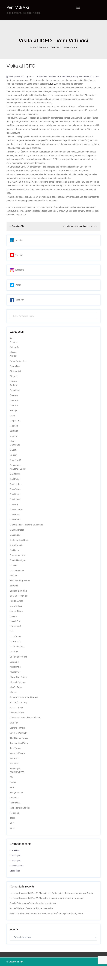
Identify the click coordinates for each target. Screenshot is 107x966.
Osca (12, 416)
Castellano (55, 47)
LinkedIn (18, 240)
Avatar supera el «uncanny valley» (67, 898)
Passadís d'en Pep (18, 702)
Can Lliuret (15, 499)
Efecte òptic (15, 871)
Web (12, 828)
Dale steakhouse (18, 555)
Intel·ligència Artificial (20, 808)
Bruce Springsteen (18, 361)
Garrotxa (14, 405)
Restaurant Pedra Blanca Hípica (25, 718)
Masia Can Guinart (18, 677)
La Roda (14, 652)
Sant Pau (14, 723)
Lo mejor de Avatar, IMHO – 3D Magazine (29, 893)
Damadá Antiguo (17, 560)
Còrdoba (14, 395)
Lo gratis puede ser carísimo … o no (78, 226)
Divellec (13, 565)
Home (33, 47)
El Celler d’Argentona (20, 581)
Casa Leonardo (17, 530)
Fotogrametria (16, 792)
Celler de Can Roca (19, 540)
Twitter (17, 285)
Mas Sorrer (15, 672)
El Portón (14, 586)
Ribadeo (14, 426)
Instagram (19, 270)
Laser (97, 77)
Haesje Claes (16, 611)
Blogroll (13, 376)
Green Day (15, 366)
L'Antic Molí (15, 626)
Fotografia (14, 347)
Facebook (19, 300)
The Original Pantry (19, 738)
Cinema (13, 342)
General (13, 436)
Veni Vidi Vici (18, 7)
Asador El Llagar (17, 469)
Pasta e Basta (16, 707)
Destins (13, 381)
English (13, 455)
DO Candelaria (17, 570)
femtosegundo (76, 77)
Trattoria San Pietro (19, 743)
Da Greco (14, 550)
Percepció (14, 813)
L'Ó (11, 631)
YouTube (18, 255)
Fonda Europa (16, 601)
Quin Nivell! (15, 460)
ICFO (92, 77)
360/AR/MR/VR (17, 772)
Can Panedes (16, 509)
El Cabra (14, 575)
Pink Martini (15, 371)
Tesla (12, 818)
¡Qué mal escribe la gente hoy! (42, 903)
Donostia (14, 400)
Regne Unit (15, 421)
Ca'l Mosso (15, 474)
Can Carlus (15, 489)
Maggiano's (15, 667)
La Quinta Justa (17, 646)
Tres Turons (15, 748)
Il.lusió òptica (15, 855)
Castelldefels (65, 77)
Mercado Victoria (18, 682)
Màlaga (13, 411)
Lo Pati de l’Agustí (18, 657)
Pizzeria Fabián (17, 713)
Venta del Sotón (17, 753)
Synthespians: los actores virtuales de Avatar (72, 893)
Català (13, 450)
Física (13, 787)
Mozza (13, 692)
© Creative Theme (15, 962)
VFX (12, 823)
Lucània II (14, 662)
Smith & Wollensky (18, 733)
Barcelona (43, 47)
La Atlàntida (15, 636)
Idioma (13, 441)
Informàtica (15, 803)
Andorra (13, 385)
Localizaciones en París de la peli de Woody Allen (59, 913)
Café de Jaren (16, 484)
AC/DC (13, 356)
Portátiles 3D (18, 226)
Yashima (14, 763)
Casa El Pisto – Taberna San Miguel (26, 525)
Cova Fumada (16, 545)
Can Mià (14, 504)
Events (13, 782)
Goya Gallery (16, 606)
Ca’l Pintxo (15, 479)
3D (11, 777)
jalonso (31, 77)
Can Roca (14, 515)
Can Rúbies (15, 520)
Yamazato (14, 758)
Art (11, 338)
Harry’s (13, 616)
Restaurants (15, 465)
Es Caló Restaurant (19, 596)
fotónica (86, 77)
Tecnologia (15, 768)
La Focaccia (15, 641)
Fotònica (14, 798)
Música (13, 352)
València (14, 431)
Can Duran (15, 494)
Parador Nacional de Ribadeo (24, 697)
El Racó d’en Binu (18, 591)
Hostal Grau (15, 621)
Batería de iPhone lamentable (39, 908)
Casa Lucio (15, 535)
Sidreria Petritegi (17, 728)
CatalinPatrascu (17, 903)
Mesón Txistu (16, 687)
